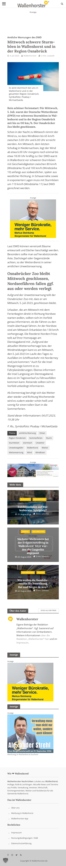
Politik (41, 572)
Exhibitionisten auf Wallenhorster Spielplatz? (33, 507)
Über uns (15, 807)
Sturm (49, 438)
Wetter (45, 447)
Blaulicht (25, 499)
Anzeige (25, 531)
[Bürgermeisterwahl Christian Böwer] (30, 681)
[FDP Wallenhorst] (30, 733)
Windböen (40, 452)
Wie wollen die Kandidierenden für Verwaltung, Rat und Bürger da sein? (33, 582)
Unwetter (40, 442)
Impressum (22, 642)
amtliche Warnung (27, 433)
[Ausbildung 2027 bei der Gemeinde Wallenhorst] (33, 20)
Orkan (42, 433)
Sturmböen (14, 442)
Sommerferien (35, 438)
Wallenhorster (29, 55)
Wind (29, 452)
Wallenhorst (32, 447)
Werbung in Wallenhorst (22, 813)
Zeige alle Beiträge (48, 610)
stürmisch (27, 442)
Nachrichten (39, 499)
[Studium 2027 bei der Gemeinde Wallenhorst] (33, 470)
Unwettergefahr (16, 447)
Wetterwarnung (16, 452)
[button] (5, 860)
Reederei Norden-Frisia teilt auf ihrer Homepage (32, 336)
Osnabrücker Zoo (17, 299)
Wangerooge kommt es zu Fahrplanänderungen (23, 368)
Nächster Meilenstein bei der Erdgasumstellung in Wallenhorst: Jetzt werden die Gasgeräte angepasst (33, 544)
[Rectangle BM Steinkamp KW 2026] (33, 218)
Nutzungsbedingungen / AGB (24, 838)
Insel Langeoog (21, 374)
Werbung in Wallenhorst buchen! (22, 754)
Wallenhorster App (19, 818)
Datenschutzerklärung (21, 843)
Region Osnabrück (17, 438)
